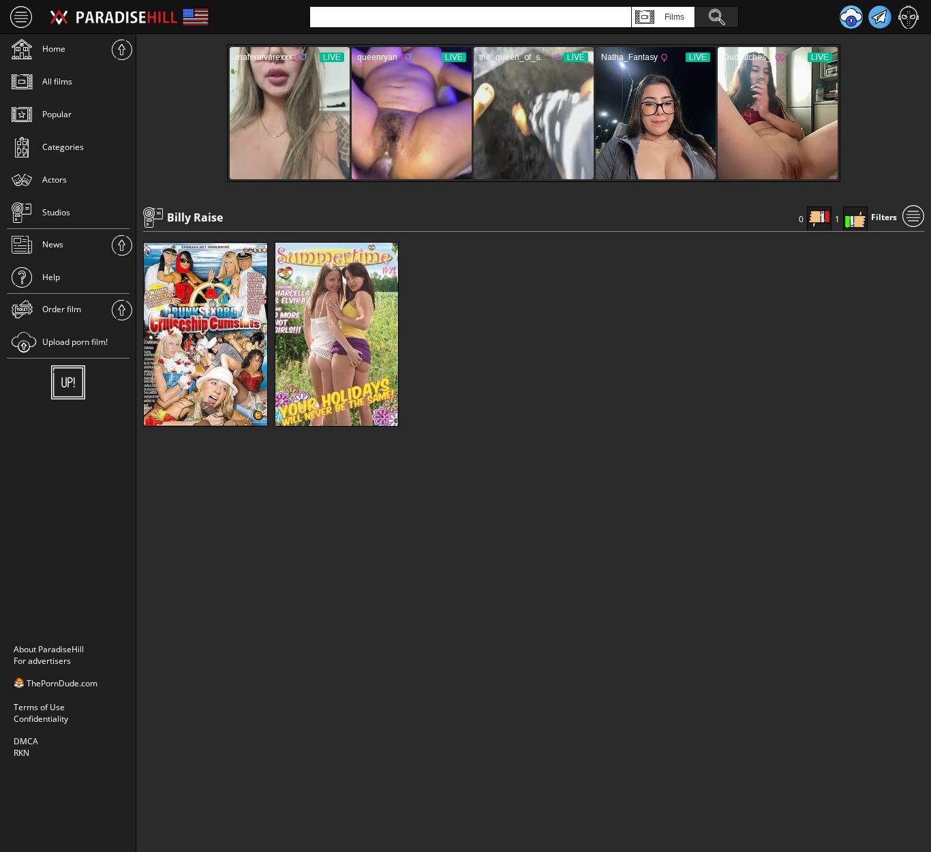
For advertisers (42, 661)
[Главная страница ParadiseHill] (114, 17)
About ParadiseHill (49, 649)
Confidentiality (41, 719)
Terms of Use (39, 707)
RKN (21, 753)
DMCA (26, 741)
